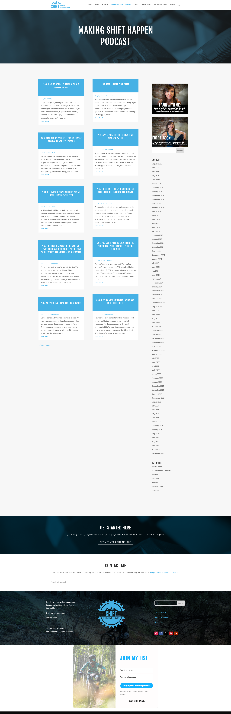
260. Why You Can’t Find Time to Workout (61, 303)
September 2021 (158, 398)
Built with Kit (137, 701)
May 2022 (155, 366)
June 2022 (156, 362)
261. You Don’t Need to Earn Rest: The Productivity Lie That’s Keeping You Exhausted (115, 246)
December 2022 (158, 338)
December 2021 (158, 386)
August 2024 (157, 259)
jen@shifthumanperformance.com (164, 572)
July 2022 (155, 358)
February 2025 (157, 235)
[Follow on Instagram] (156, 633)
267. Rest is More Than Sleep (115, 84)
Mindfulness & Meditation (162, 470)
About (97, 5)
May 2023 (155, 318)
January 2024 (157, 287)
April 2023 (156, 322)
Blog (136, 5)
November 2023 (158, 294)
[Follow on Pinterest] (171, 633)
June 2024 (156, 267)
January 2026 (157, 191)
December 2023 (158, 290)
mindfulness (157, 467)
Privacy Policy (160, 612)
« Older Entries (44, 345)
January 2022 (157, 382)
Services (105, 5)
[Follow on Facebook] (161, 633)
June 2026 (156, 171)
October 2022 (157, 346)
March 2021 (156, 421)
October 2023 (157, 298)
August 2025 (157, 211)
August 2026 (157, 164)
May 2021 (155, 413)
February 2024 (157, 283)
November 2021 (158, 390)
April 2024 (156, 275)
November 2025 (158, 199)
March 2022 (156, 374)
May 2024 (155, 271)
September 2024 (158, 255)
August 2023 (157, 306)
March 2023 (156, 326)
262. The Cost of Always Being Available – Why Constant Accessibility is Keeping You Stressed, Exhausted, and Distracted (61, 249)
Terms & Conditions (162, 617)
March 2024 (156, 279)
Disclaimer (158, 622)
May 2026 (155, 175)
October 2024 (157, 251)
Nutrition (155, 478)
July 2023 (155, 310)
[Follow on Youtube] (176, 633)
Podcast (56, 99)
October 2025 (157, 203)
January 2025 (157, 239)
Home (90, 5)
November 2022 (158, 342)
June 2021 (155, 410)
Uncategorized (157, 486)
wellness (155, 490)
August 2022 (157, 354)
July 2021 (155, 406)
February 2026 (157, 187)
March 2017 (156, 449)
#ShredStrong (146, 5)
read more (45, 121)
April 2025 (156, 227)
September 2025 (158, 207)
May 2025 (155, 223)
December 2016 (158, 453)
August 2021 (156, 402)
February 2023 (157, 330)
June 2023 (156, 314)
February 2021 (157, 425)
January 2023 (157, 334)
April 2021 (155, 417)
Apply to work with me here (115, 542)
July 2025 (155, 215)
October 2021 (157, 394)
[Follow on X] (166, 633)
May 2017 (155, 441)
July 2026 (155, 168)
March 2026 (156, 183)
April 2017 (155, 445)
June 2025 (156, 219)
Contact (173, 5)
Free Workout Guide (160, 5)
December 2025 (158, 195)
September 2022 (158, 350)
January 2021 (157, 429)
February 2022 (157, 378)
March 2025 (156, 231)
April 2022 (156, 370)
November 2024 (158, 247)
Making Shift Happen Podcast (121, 5)
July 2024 (155, 263)
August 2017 (156, 433)
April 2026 (156, 179)
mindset (155, 474)
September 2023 (158, 302)
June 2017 (155, 437)
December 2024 (158, 243)
